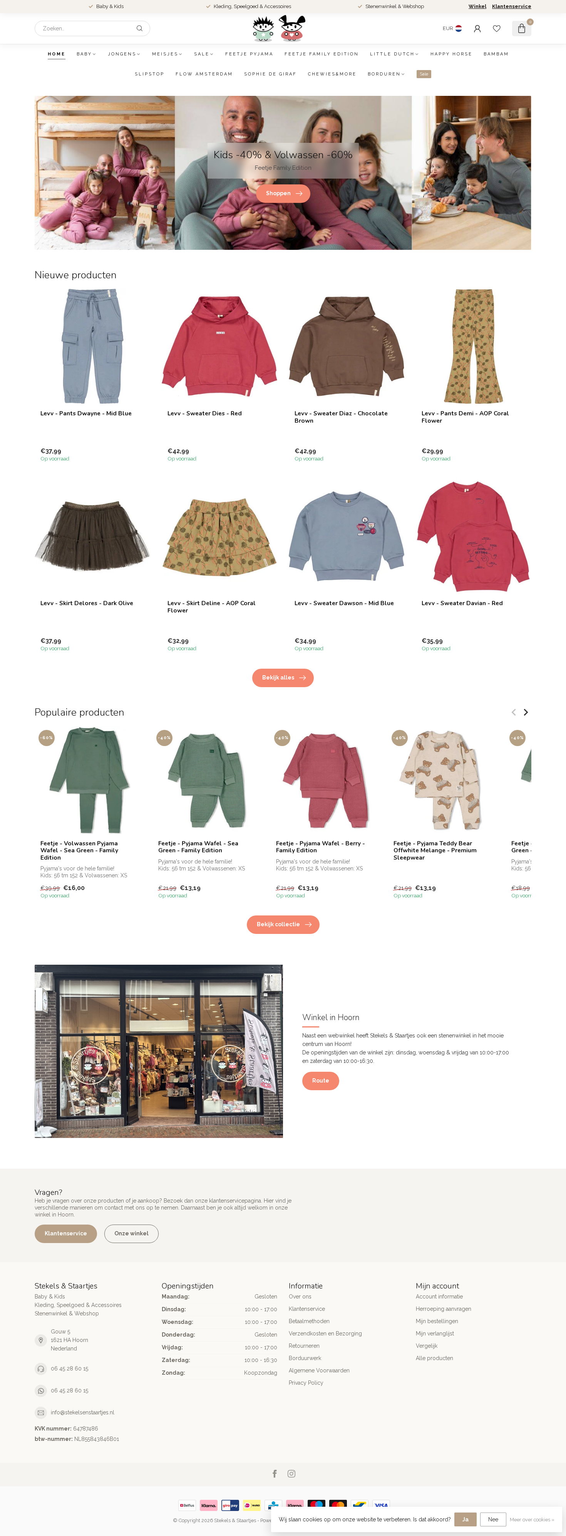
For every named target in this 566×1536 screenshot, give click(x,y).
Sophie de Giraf (270, 74)
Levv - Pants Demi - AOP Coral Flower (465, 417)
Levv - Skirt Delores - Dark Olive (86, 603)
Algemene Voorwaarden (319, 1370)
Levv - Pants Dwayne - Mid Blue (86, 413)
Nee (493, 1519)
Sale (201, 54)
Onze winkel (131, 1233)
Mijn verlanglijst (435, 1333)
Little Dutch (392, 54)
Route (320, 1081)
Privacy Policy (306, 1383)
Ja (465, 1519)
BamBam (496, 54)
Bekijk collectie (278, 924)
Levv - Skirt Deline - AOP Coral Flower (211, 607)
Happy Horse (451, 54)
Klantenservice (511, 6)
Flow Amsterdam (204, 74)
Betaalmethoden (309, 1321)
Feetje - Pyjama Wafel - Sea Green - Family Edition (198, 847)
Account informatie (439, 1296)
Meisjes (165, 54)
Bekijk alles (278, 677)
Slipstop (149, 74)
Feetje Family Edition (322, 54)
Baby (84, 54)
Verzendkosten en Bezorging (325, 1333)
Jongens (122, 54)
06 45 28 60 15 (69, 1368)
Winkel (477, 6)
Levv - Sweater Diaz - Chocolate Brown (341, 417)
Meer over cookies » (532, 1520)
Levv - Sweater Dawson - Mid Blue (344, 603)
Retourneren (304, 1346)
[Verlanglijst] (497, 28)
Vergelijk (426, 1346)
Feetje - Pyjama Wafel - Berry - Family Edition (320, 847)
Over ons (300, 1296)
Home (56, 54)
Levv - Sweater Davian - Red (462, 603)
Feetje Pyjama (249, 54)
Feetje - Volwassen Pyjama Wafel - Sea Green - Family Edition (79, 850)
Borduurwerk (305, 1358)
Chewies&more (332, 74)
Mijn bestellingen (437, 1321)
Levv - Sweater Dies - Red (204, 413)
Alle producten (434, 1358)
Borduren (384, 74)
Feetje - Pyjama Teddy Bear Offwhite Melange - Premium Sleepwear (435, 850)
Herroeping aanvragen (443, 1309)
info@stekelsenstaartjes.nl (82, 1412)
